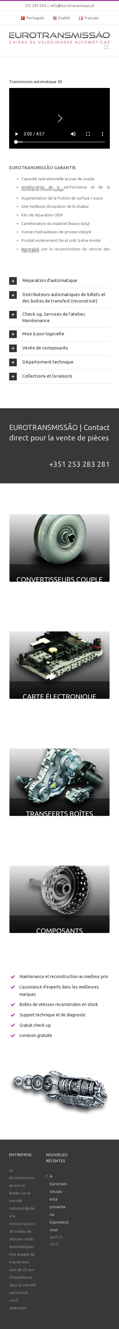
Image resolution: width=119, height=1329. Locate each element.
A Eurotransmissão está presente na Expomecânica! (59, 1203)
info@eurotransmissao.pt (72, 6)
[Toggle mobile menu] (106, 47)
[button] (59, 281)
